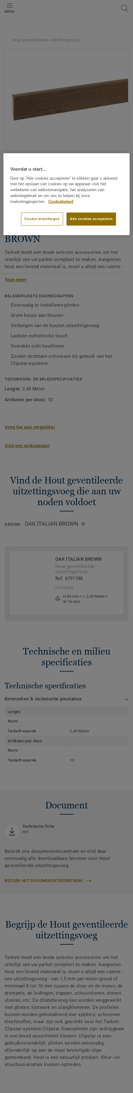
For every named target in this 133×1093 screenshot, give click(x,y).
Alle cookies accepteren (91, 218)
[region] (66, 194)
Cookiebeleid (60, 202)
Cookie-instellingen (42, 218)
